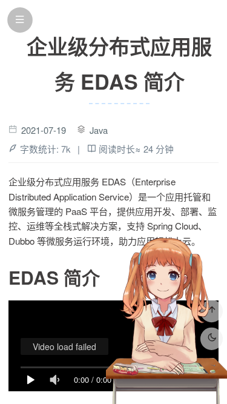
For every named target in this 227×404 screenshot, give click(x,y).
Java (99, 130)
